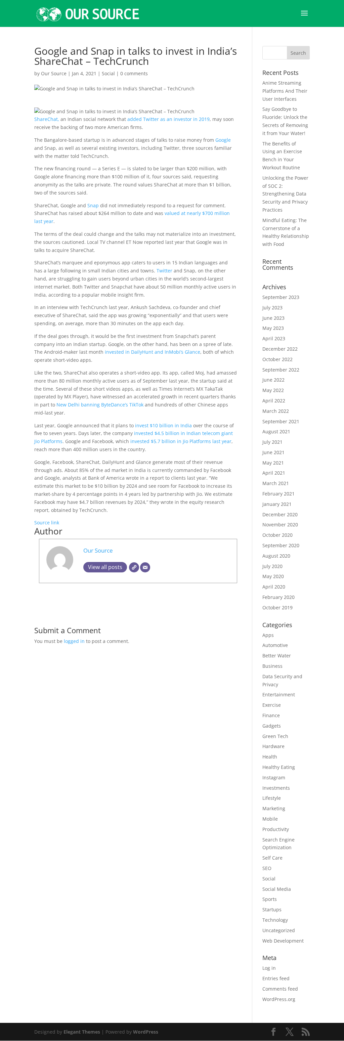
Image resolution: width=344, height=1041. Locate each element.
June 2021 (273, 452)
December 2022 (280, 349)
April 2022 (273, 400)
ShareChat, (47, 119)
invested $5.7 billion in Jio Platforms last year (180, 441)
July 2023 (272, 307)
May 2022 (273, 390)
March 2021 (275, 483)
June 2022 (273, 380)
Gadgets (271, 726)
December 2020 (280, 514)
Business (272, 666)
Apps (268, 635)
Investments (276, 788)
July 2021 (272, 442)
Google (223, 140)
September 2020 (280, 545)
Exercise (271, 705)
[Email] (145, 567)
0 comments (134, 73)
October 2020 (277, 535)
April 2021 (273, 473)
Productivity (275, 829)
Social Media (276, 889)
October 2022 (277, 359)
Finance (271, 715)
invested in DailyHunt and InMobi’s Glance (152, 352)
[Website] (134, 567)
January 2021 (277, 504)
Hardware (273, 746)
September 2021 (280, 421)
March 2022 (275, 411)
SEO (266, 868)
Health (269, 756)
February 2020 (278, 597)
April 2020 (273, 586)
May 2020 (273, 576)
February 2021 (278, 493)
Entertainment (278, 694)
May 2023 (273, 328)
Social (108, 73)
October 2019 (277, 607)
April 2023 (273, 338)
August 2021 (276, 431)
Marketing (273, 808)
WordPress (145, 1032)
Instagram (273, 777)
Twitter (165, 270)
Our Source (54, 73)
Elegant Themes (81, 1032)
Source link (46, 522)
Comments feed (280, 989)
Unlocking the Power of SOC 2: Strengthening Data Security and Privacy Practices (285, 194)
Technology (275, 920)
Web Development (283, 941)
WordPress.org (278, 999)
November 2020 (280, 524)
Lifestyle (271, 798)
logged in (74, 641)
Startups (272, 909)
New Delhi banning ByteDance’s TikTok (99, 404)
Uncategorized (278, 930)
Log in (269, 968)
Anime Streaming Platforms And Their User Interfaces (284, 91)
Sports (269, 899)
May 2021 (273, 463)
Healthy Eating (278, 767)
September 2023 (280, 297)
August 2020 (276, 556)
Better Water (276, 655)
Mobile (270, 819)
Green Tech (275, 736)
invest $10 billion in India (163, 425)
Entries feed (276, 978)
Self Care (272, 858)
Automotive (275, 645)
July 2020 (272, 566)
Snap (93, 205)
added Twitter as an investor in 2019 (168, 119)
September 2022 (280, 369)
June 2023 (273, 318)
